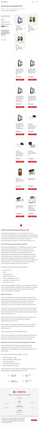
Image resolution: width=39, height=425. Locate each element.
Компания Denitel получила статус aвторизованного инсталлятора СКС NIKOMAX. (5, 32)
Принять (34, 420)
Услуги (19, 403)
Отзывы (32, 403)
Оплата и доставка (19, 407)
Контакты (32, 407)
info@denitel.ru (19, 414)
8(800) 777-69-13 (19, 412)
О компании (6, 407)
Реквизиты (19, 397)
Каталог (7, 403)
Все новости (4, 39)
